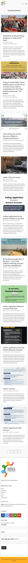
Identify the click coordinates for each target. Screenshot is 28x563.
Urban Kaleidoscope (13, 97)
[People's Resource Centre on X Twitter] (7, 515)
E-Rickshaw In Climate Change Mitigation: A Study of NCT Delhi (13, 38)
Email (3, 532)
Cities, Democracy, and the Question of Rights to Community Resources (12, 136)
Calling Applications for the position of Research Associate (13, 217)
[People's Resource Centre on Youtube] (19, 515)
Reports (15, 44)
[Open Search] (22, 4)
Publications (11, 44)
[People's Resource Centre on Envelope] (15, 515)
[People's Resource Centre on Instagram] (11, 515)
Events (23, 140)
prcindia (10, 42)
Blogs (2, 496)
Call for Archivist (9, 389)
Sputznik (14, 560)
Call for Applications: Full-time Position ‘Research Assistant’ (13, 349)
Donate (2, 488)
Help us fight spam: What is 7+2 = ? (10, 539)
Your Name (4, 525)
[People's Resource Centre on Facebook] (3, 515)
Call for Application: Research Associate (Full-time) (13, 307)
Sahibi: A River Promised (11, 177)
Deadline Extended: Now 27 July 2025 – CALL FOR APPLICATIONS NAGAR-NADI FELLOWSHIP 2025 (13, 262)
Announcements (6, 44)
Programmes (3, 490)
